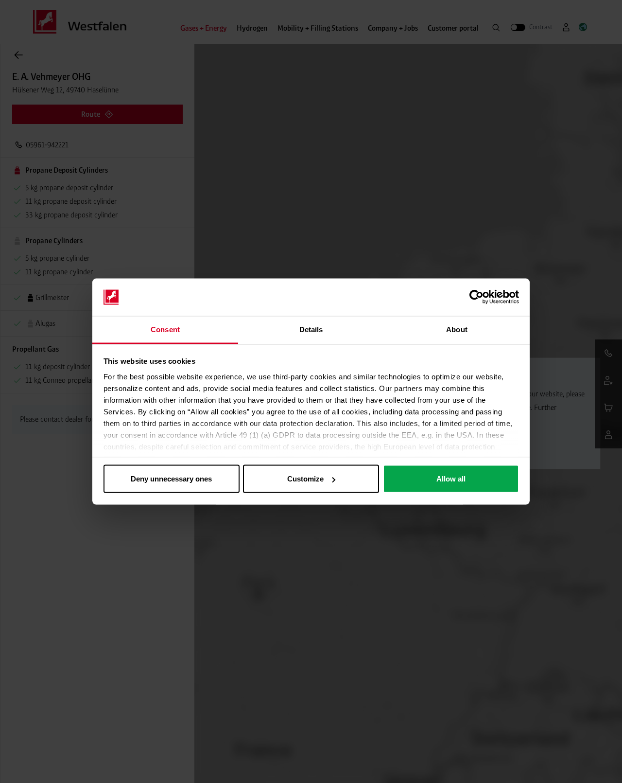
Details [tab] (311, 329)
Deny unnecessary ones (171, 479)
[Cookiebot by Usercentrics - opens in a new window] (476, 297)
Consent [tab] (165, 329)
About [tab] (456, 329)
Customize (305, 479)
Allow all (451, 479)
